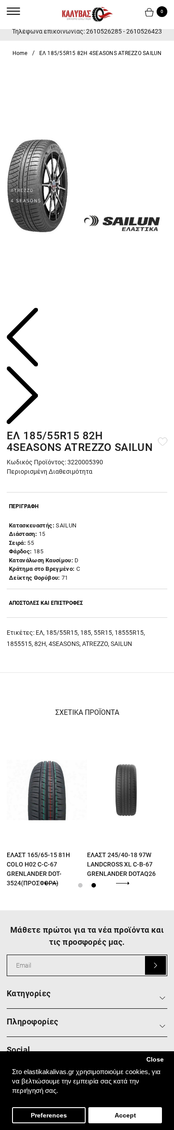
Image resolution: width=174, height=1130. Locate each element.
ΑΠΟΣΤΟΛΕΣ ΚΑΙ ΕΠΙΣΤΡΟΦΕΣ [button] (46, 603)
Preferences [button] (49, 1115)
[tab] (87, 507)
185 (85, 632)
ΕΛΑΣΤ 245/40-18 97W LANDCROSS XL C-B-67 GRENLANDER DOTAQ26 (121, 864)
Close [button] (155, 1059)
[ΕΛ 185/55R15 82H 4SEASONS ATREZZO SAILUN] (87, 187)
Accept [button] (125, 1115)
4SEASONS (64, 643)
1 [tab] (80, 885)
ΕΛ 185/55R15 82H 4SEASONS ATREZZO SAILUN (100, 53)
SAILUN (121, 643)
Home (20, 53)
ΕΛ (39, 632)
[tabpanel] (47, 809)
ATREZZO (95, 643)
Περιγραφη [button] (23, 507)
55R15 (103, 632)
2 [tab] (93, 885)
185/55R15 (62, 632)
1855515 (19, 643)
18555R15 (129, 632)
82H (40, 643)
